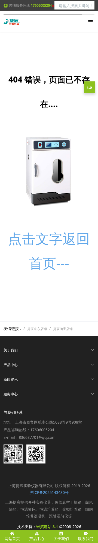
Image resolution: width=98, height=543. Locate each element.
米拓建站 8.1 (47, 526)
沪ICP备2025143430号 (49, 492)
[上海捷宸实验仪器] (12, 22)
